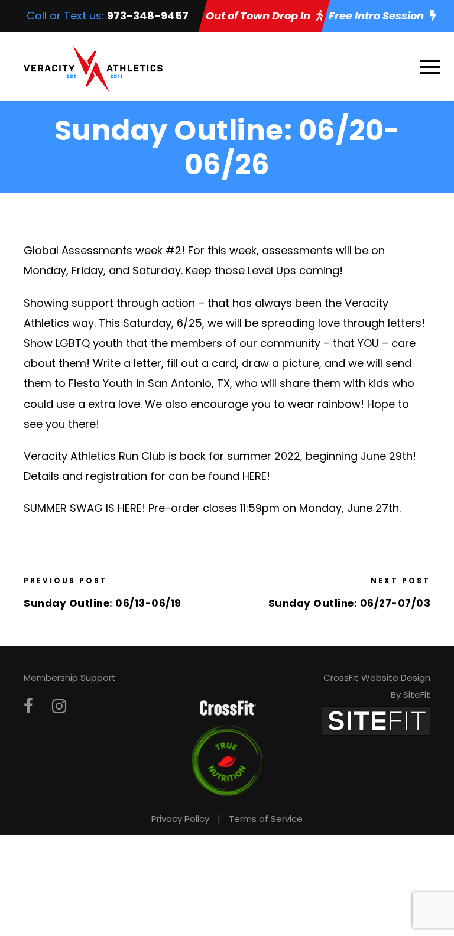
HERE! (131, 507)
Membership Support (70, 677)
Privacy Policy (180, 818)
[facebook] (28, 706)
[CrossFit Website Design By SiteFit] (376, 720)
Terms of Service (266, 818)
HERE (254, 476)
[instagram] (59, 706)
